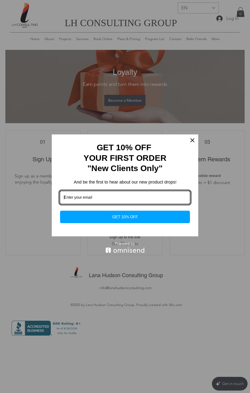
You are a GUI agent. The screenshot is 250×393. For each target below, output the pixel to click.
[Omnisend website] (125, 247)
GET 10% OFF (125, 217)
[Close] (192, 140)
